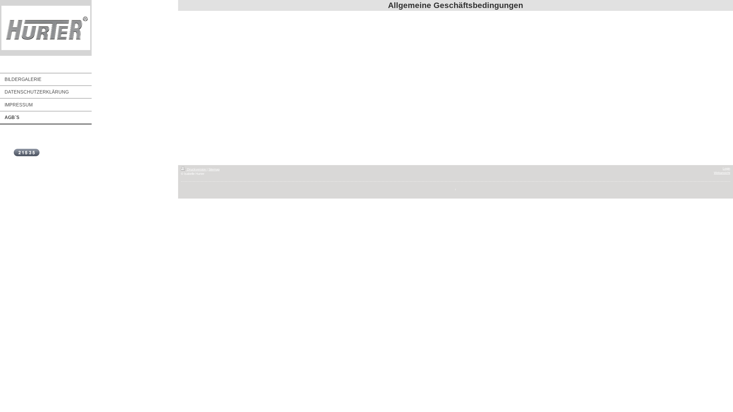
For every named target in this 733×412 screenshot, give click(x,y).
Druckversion (196, 169)
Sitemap (214, 169)
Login (726, 168)
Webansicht (722, 173)
